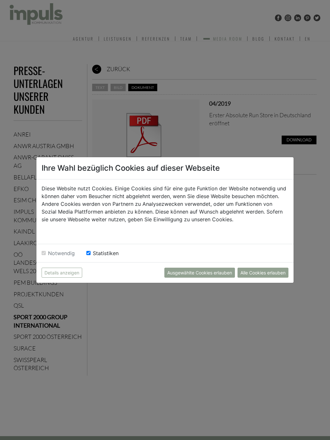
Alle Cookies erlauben (263, 272)
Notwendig (61, 253)
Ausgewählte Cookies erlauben (199, 272)
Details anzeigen (61, 272)
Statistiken (106, 253)
